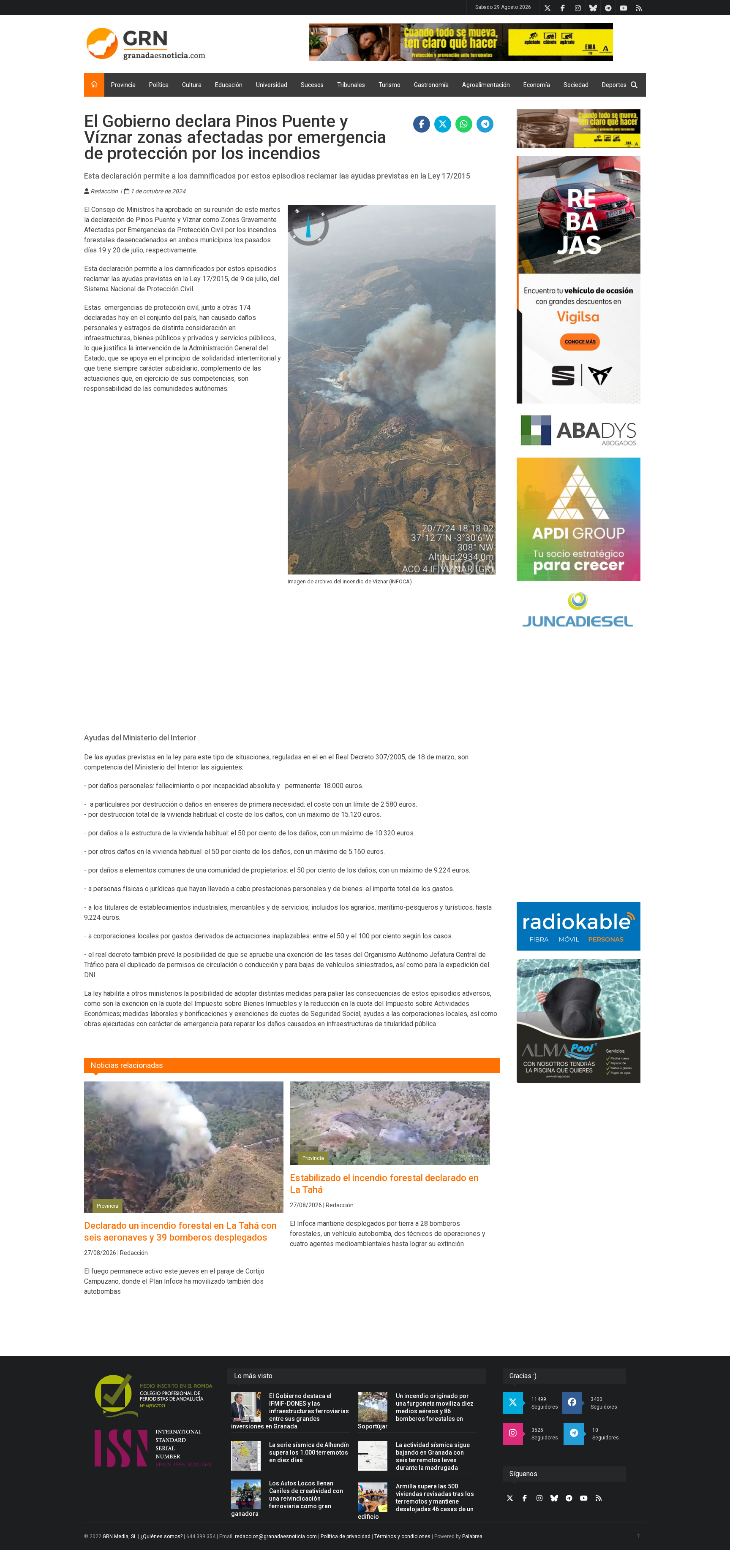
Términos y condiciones (402, 1536)
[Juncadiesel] (578, 611)
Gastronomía (431, 84)
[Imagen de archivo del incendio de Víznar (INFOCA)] (392, 389)
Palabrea (472, 1536)
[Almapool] (578, 1021)
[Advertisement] (292, 664)
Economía (536, 84)
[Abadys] (578, 431)
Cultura (192, 84)
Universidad (271, 84)
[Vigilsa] (578, 279)
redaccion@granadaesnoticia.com (276, 1536)
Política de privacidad (345, 1536)
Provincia (123, 84)
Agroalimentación (486, 84)
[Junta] (477, 42)
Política (159, 84)
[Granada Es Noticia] (145, 44)
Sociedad (576, 84)
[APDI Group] (578, 519)
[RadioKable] (578, 926)
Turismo (389, 84)
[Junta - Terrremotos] (578, 128)
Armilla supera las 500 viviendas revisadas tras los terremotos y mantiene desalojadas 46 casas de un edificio (416, 1501)
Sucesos (312, 84)
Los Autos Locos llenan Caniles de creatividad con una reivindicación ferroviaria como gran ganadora (287, 1498)
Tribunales (351, 84)
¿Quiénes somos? (161, 1536)
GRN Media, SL (119, 1536)
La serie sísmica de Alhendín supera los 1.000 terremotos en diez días (309, 1452)
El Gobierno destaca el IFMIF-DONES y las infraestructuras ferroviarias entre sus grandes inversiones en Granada (290, 1411)
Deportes (614, 84)
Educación (228, 84)
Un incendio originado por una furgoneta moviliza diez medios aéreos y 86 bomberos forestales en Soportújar (416, 1411)
